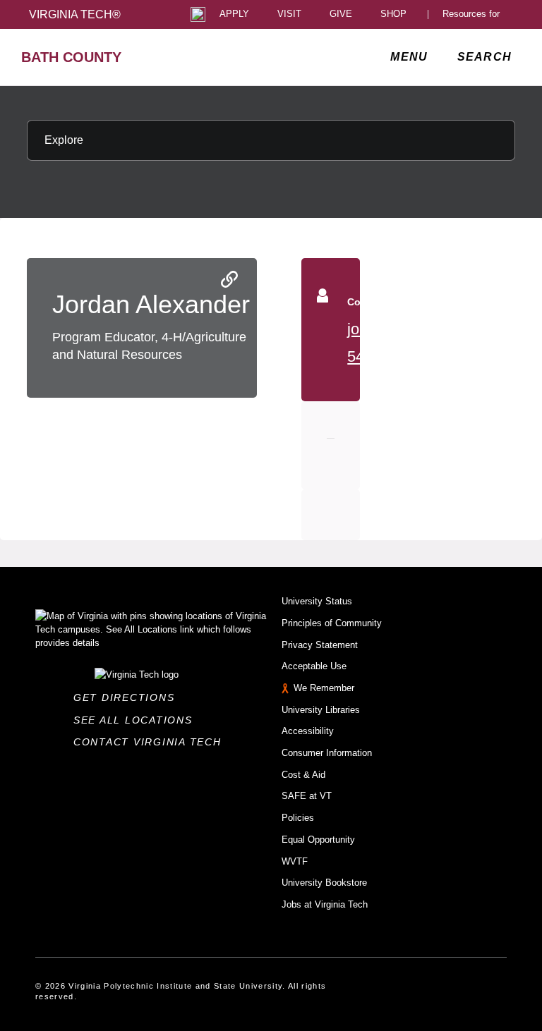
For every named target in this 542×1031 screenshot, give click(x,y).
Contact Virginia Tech (151, 742)
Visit (289, 14)
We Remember (324, 688)
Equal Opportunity (318, 839)
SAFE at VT (307, 796)
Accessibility (308, 731)
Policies (298, 817)
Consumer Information (327, 753)
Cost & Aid (303, 774)
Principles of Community (332, 623)
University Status (317, 601)
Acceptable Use (314, 666)
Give (341, 14)
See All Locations (136, 720)
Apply (234, 14)
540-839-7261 (394, 356)
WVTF (295, 861)
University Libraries (321, 709)
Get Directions (128, 697)
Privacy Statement (320, 645)
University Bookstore (324, 882)
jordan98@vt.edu (405, 329)
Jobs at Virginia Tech (325, 904)
